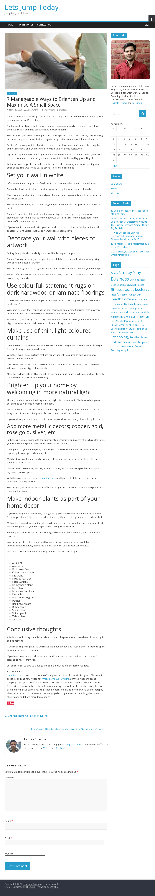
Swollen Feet (128, 332)
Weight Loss (127, 350)
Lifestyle (11, 93)
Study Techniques (138, 328)
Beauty (114, 273)
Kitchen (134, 316)
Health (116, 299)
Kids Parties (137, 312)
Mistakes (115, 325)
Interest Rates (118, 312)
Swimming (116, 332)
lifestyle (144, 317)
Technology (120, 336)
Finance (140, 284)
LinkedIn (115, 102)
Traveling (115, 350)
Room (141, 325)
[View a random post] (147, 25)
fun (119, 294)
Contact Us (44, 24)
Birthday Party (130, 272)
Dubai (120, 284)
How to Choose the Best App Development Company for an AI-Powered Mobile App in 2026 (127, 236)
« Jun (114, 165)
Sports (114, 328)
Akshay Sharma (33, 110)
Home (10, 24)
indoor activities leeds (126, 304)
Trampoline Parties (124, 346)
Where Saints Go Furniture (55, 678)
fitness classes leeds (127, 289)
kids (128, 312)
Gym (139, 294)
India (146, 299)
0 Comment (49, 110)
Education (129, 284)
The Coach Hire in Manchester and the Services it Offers (69, 729)
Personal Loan (129, 325)
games (125, 294)
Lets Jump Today (32, 7)
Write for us (26, 24)
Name (9, 820)
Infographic (137, 308)
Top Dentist (124, 342)
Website (9, 853)
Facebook (137, 102)
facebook (61, 748)
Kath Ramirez (14, 675)
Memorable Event (133, 320)
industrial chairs (49, 477)
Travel (138, 346)
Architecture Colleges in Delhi (26, 716)
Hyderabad (137, 299)
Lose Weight (117, 320)
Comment (10, 777)
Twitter (47, 748)
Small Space (64, 110)
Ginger (132, 294)
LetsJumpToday (72, 744)
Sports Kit (123, 328)
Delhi (132, 279)
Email (8, 838)
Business (120, 279)
